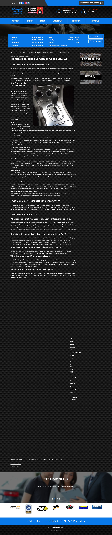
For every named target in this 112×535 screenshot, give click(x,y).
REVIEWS (30, 21)
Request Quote (74, 398)
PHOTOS (42, 21)
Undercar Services (15, 464)
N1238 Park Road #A (26, 57)
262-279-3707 (92, 11)
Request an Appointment (89, 3)
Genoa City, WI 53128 (38, 57)
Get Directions (96, 41)
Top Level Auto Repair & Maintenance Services (41, 52)
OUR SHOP (15, 21)
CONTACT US (95, 21)
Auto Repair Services (56, 530)
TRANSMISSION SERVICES (63, 52)
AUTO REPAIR (57, 21)
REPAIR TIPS (76, 21)
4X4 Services (14, 466)
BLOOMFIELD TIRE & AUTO (18, 52)
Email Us (95, 36)
